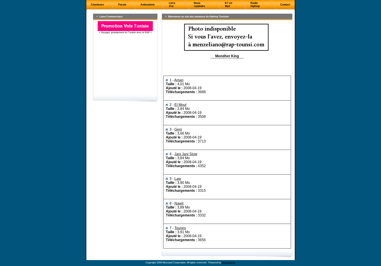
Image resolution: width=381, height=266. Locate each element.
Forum (122, 4)
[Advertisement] (125, 64)
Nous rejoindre (199, 5)
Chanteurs (97, 4)
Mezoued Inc (229, 262)
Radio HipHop (255, 5)
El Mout (180, 105)
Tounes (180, 228)
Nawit (178, 203)
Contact (285, 4)
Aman (178, 80)
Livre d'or (172, 5)
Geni (178, 129)
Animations (147, 4)
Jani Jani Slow (185, 154)
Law (177, 179)
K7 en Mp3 (228, 5)
